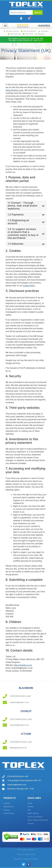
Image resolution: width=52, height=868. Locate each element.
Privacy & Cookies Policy (26, 854)
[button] (5, 25)
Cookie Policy (29, 285)
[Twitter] (23, 864)
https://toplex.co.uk (14, 90)
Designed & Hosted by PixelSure (26, 859)
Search (37, 12)
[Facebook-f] (29, 864)
